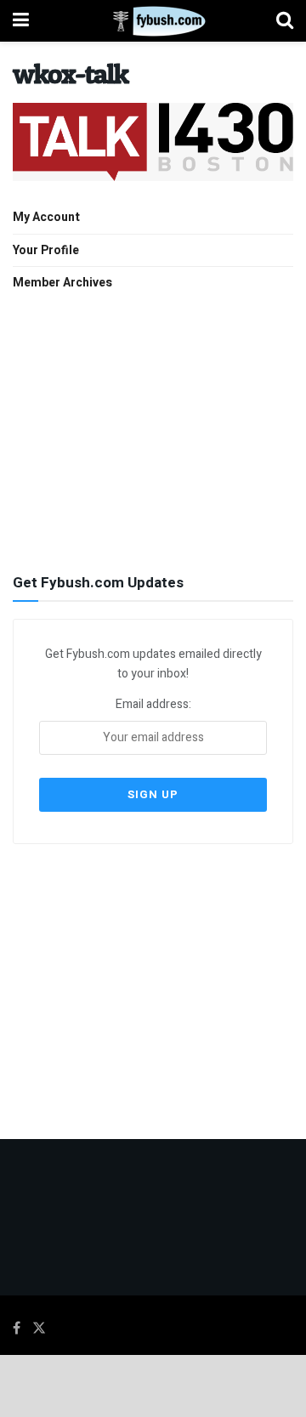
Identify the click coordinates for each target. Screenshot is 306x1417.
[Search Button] (284, 21)
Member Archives (62, 283)
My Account (46, 217)
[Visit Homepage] (152, 21)
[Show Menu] (21, 21)
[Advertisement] (153, 430)
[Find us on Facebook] (16, 1328)
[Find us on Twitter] (39, 1328)
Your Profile (46, 250)
